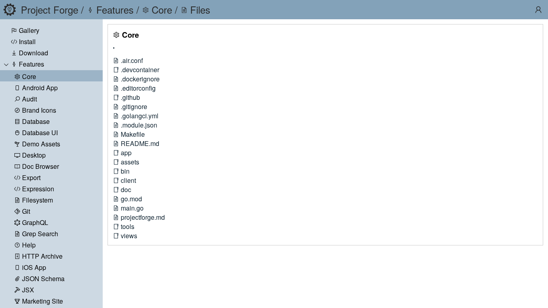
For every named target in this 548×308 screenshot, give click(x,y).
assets (130, 161)
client (128, 180)
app (126, 152)
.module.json (139, 125)
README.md (140, 143)
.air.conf (132, 60)
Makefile (133, 134)
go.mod (131, 198)
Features (31, 64)
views (129, 235)
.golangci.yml (139, 115)
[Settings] (538, 9)
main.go (132, 208)
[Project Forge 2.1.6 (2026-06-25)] (9, 9)
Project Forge (49, 9)
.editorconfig (138, 88)
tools (127, 226)
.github (130, 97)
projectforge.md (143, 217)
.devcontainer (140, 69)
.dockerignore (140, 78)
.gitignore (134, 106)
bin (125, 171)
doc (126, 189)
